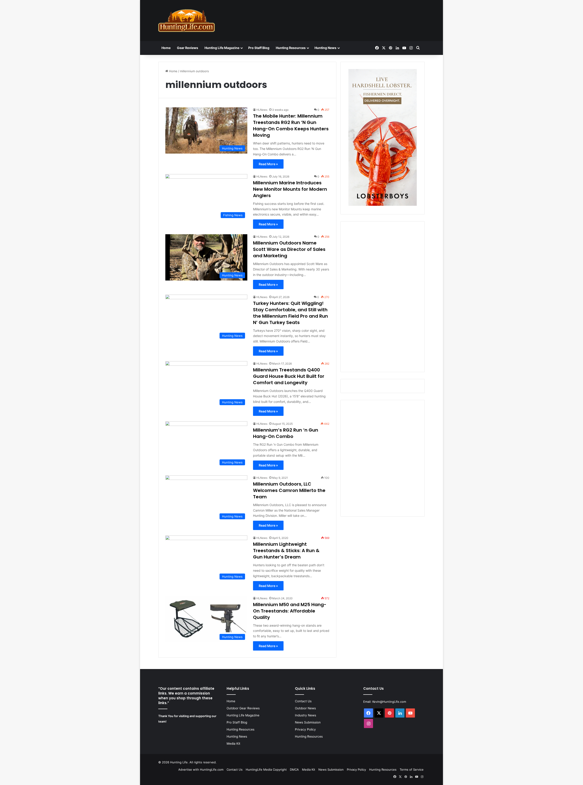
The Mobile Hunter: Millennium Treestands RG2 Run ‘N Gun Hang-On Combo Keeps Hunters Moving (291, 125)
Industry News (305, 715)
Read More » (268, 164)
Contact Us (303, 701)
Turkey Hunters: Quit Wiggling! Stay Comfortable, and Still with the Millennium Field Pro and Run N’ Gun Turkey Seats (290, 313)
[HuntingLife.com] (186, 20)
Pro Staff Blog (258, 48)
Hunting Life (179, 762)
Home (166, 48)
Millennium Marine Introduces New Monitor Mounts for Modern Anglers (290, 189)
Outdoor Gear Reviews (243, 708)
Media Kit (233, 743)
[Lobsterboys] (382, 204)
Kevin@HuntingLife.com (389, 701)
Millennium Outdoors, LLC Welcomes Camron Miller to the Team (289, 490)
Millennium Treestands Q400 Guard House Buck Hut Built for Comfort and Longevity (288, 376)
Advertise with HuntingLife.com (200, 769)
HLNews (261, 109)
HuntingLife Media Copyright (266, 769)
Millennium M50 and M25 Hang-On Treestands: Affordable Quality (289, 610)
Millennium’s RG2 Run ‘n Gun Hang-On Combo (285, 433)
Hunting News (325, 48)
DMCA (294, 769)
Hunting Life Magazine (222, 48)
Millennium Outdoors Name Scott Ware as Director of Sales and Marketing (289, 249)
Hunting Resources (291, 48)
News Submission (308, 722)
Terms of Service (412, 769)
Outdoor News (305, 708)
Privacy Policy (305, 729)
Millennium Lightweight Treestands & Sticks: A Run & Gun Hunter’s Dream (286, 550)
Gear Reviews (187, 48)
